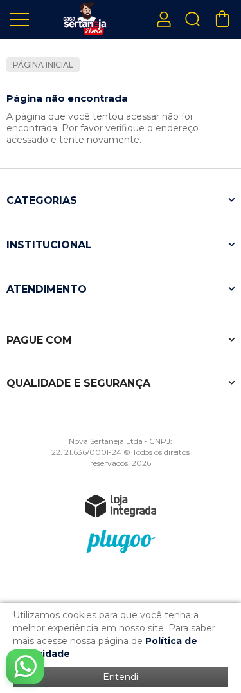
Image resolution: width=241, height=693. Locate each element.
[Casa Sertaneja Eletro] (84, 18)
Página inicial (43, 64)
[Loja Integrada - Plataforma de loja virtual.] (120, 505)
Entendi (120, 677)
